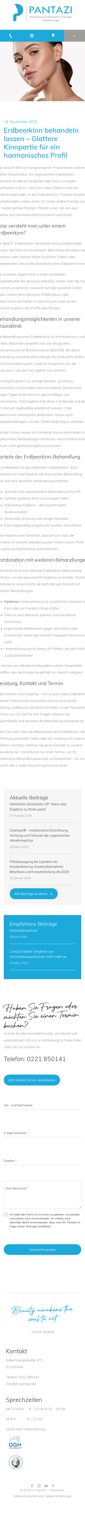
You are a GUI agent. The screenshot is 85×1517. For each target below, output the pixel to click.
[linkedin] (46, 1485)
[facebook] (32, 1485)
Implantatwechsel (23, 930)
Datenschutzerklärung (40, 1214)
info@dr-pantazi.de (21, 1384)
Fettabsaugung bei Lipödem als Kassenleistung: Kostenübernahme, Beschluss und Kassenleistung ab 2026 (39, 866)
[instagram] (39, 1485)
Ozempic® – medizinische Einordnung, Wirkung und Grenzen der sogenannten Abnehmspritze (40, 835)
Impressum (56, 1490)
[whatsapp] (53, 1485)
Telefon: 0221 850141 (35, 1059)
